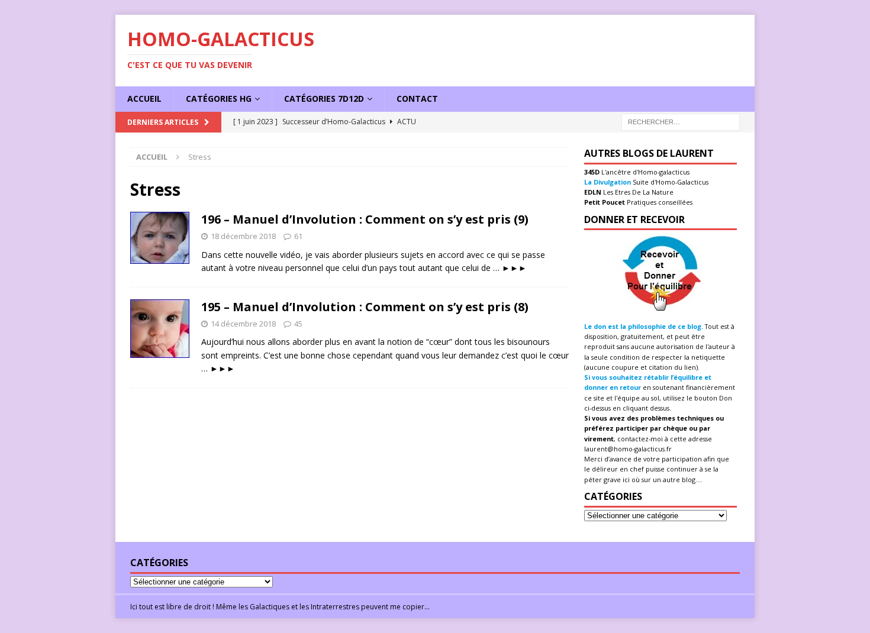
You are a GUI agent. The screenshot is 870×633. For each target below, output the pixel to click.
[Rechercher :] (680, 121)
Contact (417, 98)
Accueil (144, 98)
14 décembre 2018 (243, 323)
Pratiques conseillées (658, 202)
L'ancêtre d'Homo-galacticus (644, 171)
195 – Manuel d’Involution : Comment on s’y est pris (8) (365, 307)
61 (298, 236)
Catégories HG (219, 98)
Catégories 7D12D (324, 98)
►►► (514, 267)
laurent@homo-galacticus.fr (628, 448)
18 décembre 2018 (243, 236)
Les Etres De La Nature (637, 192)
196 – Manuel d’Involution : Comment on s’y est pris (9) (365, 219)
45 (298, 323)
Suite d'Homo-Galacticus (669, 181)
